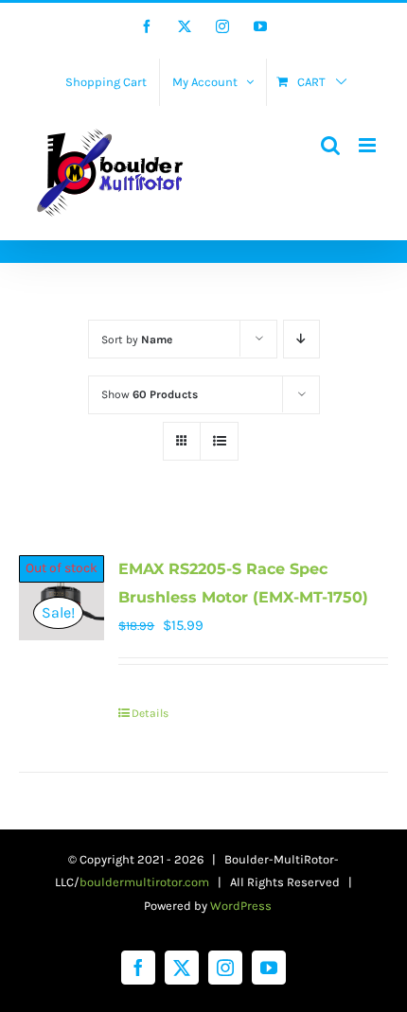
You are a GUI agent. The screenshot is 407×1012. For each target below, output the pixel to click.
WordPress (241, 906)
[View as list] (219, 441)
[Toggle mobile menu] (369, 145)
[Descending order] (301, 339)
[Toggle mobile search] (330, 145)
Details (150, 713)
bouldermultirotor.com (144, 882)
